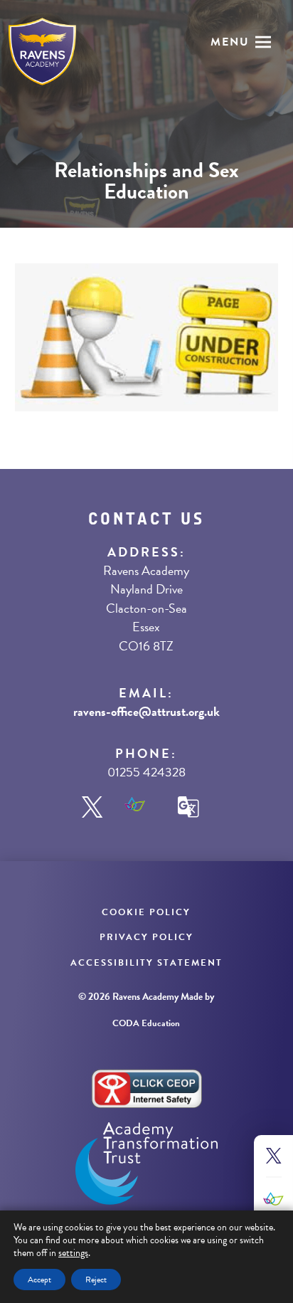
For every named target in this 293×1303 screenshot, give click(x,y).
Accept (39, 1279)
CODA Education (146, 1023)
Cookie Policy (146, 912)
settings (73, 1253)
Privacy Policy (146, 937)
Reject (96, 1279)
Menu (230, 42)
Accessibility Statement (146, 963)
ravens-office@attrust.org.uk (146, 711)
